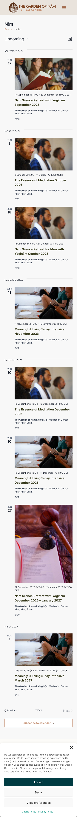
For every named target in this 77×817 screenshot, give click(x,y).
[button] (71, 747)
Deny (38, 792)
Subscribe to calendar (37, 722)
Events (8, 29)
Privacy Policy (45, 811)
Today (38, 710)
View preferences (39, 802)
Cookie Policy (29, 811)
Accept (39, 782)
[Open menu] (64, 7)
